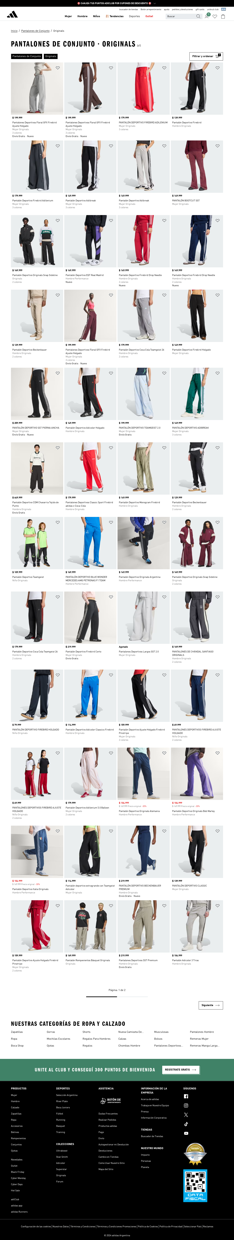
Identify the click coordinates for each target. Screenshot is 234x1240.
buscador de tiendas (128, 10)
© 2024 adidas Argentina (117, 1235)
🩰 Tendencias (115, 16)
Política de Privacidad (170, 1226)
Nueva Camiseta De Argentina (130, 1032)
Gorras (51, 1032)
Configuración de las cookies (36, 1226)
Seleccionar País (192, 1226)
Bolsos (158, 1039)
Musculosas (161, 1032)
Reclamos (208, 1226)
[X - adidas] (203, 1115)
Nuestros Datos (61, 1226)
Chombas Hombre (129, 1045)
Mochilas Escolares (58, 1039)
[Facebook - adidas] (203, 1096)
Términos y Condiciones (82, 1226)
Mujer (68, 16)
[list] (100, 56)
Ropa (14, 1039)
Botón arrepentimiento (151, 10)
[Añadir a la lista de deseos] (57, 68)
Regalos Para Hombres (96, 1039)
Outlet (149, 16)
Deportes (134, 16)
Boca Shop (17, 1045)
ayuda (166, 10)
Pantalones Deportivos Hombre (167, 1046)
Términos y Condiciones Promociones (116, 1226)
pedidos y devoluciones (182, 10)
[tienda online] (12, 15)
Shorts (86, 1032)
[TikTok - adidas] (203, 1124)
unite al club (213, 10)
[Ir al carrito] (223, 16)
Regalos (87, 1045)
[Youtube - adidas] (203, 1133)
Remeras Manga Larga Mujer (203, 1046)
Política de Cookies (148, 1226)
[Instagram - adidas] (203, 1106)
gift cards (200, 10)
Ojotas (50, 1045)
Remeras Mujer (199, 1039)
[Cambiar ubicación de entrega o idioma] (223, 9)
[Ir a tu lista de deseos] (215, 16)
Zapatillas (17, 1032)
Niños (96, 16)
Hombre (82, 16)
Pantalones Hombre (202, 1032)
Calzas (122, 1039)
